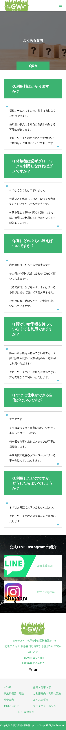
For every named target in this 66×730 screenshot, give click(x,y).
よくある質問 (40, 699)
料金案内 (9, 699)
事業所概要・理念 (14, 693)
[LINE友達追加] (33, 557)
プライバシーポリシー (46, 706)
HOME (7, 687)
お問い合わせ (11, 706)
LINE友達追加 (26, 712)
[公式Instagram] (33, 583)
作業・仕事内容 (42, 687)
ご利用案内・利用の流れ (47, 693)
